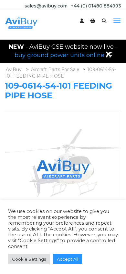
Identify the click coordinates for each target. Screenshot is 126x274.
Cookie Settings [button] (29, 259)
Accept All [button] (67, 259)
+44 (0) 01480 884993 (96, 6)
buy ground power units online (60, 55)
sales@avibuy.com (46, 6)
